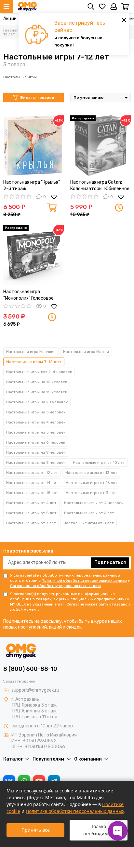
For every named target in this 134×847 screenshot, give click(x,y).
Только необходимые (98, 830)
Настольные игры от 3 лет (91, 492)
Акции (10, 18)
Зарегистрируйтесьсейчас (79, 26)
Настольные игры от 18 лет (32, 492)
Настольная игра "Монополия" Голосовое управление (28, 295)
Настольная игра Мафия (86, 351)
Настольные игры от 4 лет (31, 503)
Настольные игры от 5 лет (31, 513)
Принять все (35, 830)
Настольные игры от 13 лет (91, 472)
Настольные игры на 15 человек (36, 392)
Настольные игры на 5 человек (35, 432)
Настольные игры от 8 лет (88, 523)
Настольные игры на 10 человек (36, 382)
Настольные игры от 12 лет (32, 472)
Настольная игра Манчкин (31, 351)
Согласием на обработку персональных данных (55, 585)
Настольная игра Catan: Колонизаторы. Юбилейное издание (99, 185)
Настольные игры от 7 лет (31, 523)
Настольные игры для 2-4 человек (39, 372)
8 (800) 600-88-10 (30, 668)
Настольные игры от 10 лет (99, 462)
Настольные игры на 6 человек (35, 442)
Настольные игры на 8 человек (35, 452)
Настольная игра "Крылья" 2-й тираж (31, 185)
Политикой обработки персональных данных (84, 580)
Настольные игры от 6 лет (89, 513)
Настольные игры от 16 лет (91, 482)
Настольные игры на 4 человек (35, 422)
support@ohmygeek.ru (35, 690)
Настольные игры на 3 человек (35, 412)
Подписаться (110, 562)
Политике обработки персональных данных (75, 811)
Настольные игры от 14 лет (32, 482)
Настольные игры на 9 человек (35, 462)
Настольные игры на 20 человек (37, 402)
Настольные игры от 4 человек (93, 503)
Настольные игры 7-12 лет (33, 361)
